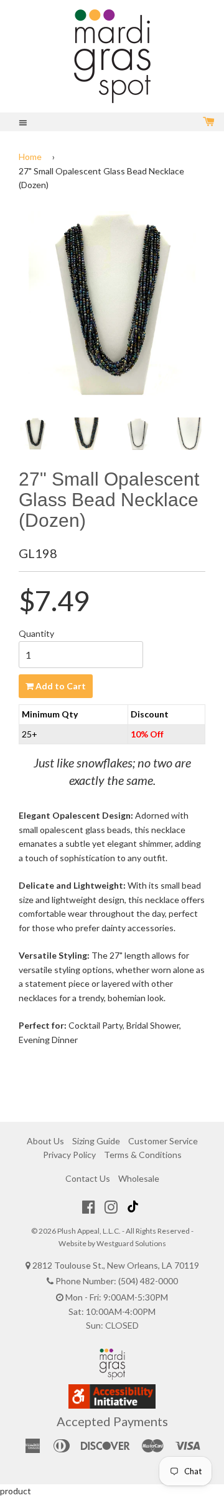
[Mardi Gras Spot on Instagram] (111, 1206)
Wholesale (138, 1178)
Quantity (36, 633)
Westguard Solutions (131, 1243)
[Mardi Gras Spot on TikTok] (134, 1206)
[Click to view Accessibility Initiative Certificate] (112, 1405)
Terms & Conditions (143, 1154)
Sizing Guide (96, 1141)
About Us (45, 1141)
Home (30, 156)
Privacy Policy (69, 1154)
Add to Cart (60, 686)
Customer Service (163, 1141)
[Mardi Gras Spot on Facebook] (88, 1206)
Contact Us (87, 1178)
